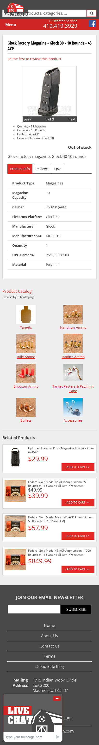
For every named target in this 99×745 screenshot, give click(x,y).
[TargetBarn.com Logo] (16, 9)
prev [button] (27, 119)
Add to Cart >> (78, 467)
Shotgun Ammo (26, 386)
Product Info (20, 168)
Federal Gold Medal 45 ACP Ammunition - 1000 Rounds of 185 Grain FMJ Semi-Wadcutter (59, 552)
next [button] (71, 119)
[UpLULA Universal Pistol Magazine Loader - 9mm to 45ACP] (15, 458)
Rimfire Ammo (73, 357)
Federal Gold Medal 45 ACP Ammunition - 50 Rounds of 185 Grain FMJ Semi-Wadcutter (57, 484)
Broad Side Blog (49, 666)
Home (49, 625)
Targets (26, 327)
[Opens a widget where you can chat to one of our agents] (33, 717)
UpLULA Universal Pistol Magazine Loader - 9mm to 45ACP (61, 450)
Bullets (25, 420)
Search (92, 13)
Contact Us (50, 646)
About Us (49, 635)
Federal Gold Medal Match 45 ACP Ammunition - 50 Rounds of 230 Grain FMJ (60, 519)
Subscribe (76, 609)
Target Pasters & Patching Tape (73, 388)
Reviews (42, 168)
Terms (49, 656)
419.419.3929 (60, 25)
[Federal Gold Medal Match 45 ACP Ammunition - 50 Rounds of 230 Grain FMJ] (15, 527)
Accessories (73, 420)
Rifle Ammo (26, 357)
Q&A (58, 168)
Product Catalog (17, 291)
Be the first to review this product (34, 59)
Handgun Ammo (73, 327)
